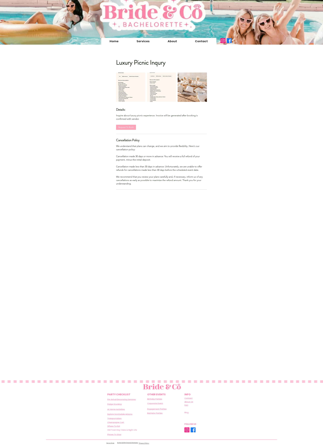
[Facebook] (229, 40)
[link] (126, 127)
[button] (143, 41)
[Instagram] (223, 40)
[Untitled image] (130, 87)
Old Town (112, 430)
